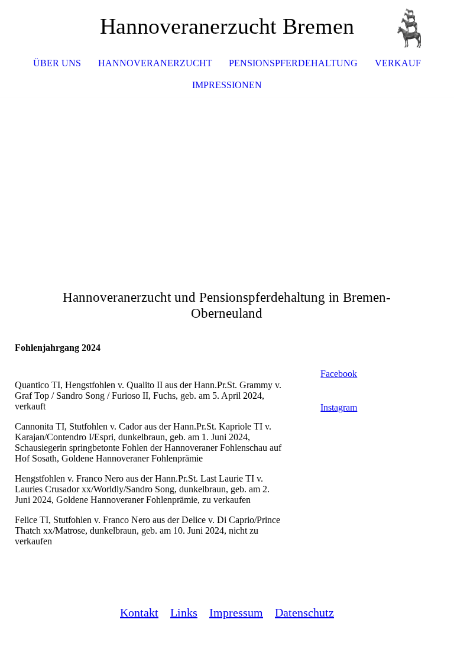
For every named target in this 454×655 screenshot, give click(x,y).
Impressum (236, 612)
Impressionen (227, 85)
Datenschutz (304, 612)
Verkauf (398, 63)
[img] (409, 26)
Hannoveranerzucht (155, 63)
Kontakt (139, 612)
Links (183, 612)
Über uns (57, 63)
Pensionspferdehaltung (293, 63)
